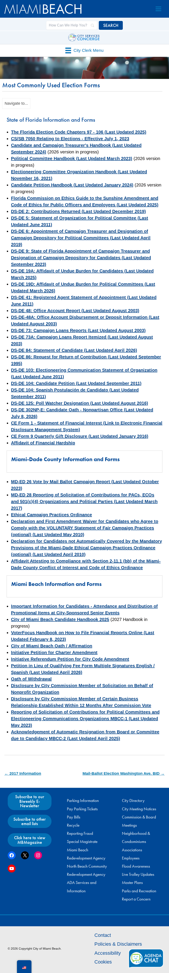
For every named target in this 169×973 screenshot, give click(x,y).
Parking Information (83, 800)
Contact (102, 935)
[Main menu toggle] (158, 9)
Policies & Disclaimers (118, 944)
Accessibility (107, 953)
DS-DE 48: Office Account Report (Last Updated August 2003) (75, 310)
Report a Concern (136, 899)
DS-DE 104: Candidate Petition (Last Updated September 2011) (76, 383)
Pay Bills (73, 817)
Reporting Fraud (80, 833)
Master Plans (132, 882)
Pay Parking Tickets (82, 809)
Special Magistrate (82, 841)
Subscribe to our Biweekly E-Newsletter (29, 801)
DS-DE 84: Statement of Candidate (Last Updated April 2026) (74, 350)
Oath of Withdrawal (31, 679)
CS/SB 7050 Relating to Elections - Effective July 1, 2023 (70, 138)
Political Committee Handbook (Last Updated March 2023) (71, 158)
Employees (131, 858)
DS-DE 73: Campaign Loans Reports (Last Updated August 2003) (78, 330)
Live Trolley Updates (138, 874)
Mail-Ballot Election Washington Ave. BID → (124, 773)
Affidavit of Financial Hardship (43, 442)
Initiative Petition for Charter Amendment (54, 652)
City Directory (133, 800)
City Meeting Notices (139, 809)
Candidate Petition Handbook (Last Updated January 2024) (72, 185)
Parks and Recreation (139, 891)
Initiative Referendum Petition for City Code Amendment (70, 659)
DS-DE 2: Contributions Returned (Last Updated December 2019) (78, 211)
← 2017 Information (22, 773)
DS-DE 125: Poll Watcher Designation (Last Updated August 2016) (79, 403)
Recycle (73, 825)
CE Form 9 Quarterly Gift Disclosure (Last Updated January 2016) (79, 436)
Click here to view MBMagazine (29, 840)
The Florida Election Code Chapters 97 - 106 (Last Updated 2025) (78, 132)
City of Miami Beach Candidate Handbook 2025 (60, 619)
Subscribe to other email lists (29, 821)
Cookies (103, 962)
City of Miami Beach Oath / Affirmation (51, 645)
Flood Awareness (136, 866)
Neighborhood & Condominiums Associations (136, 841)
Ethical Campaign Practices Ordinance (51, 514)
